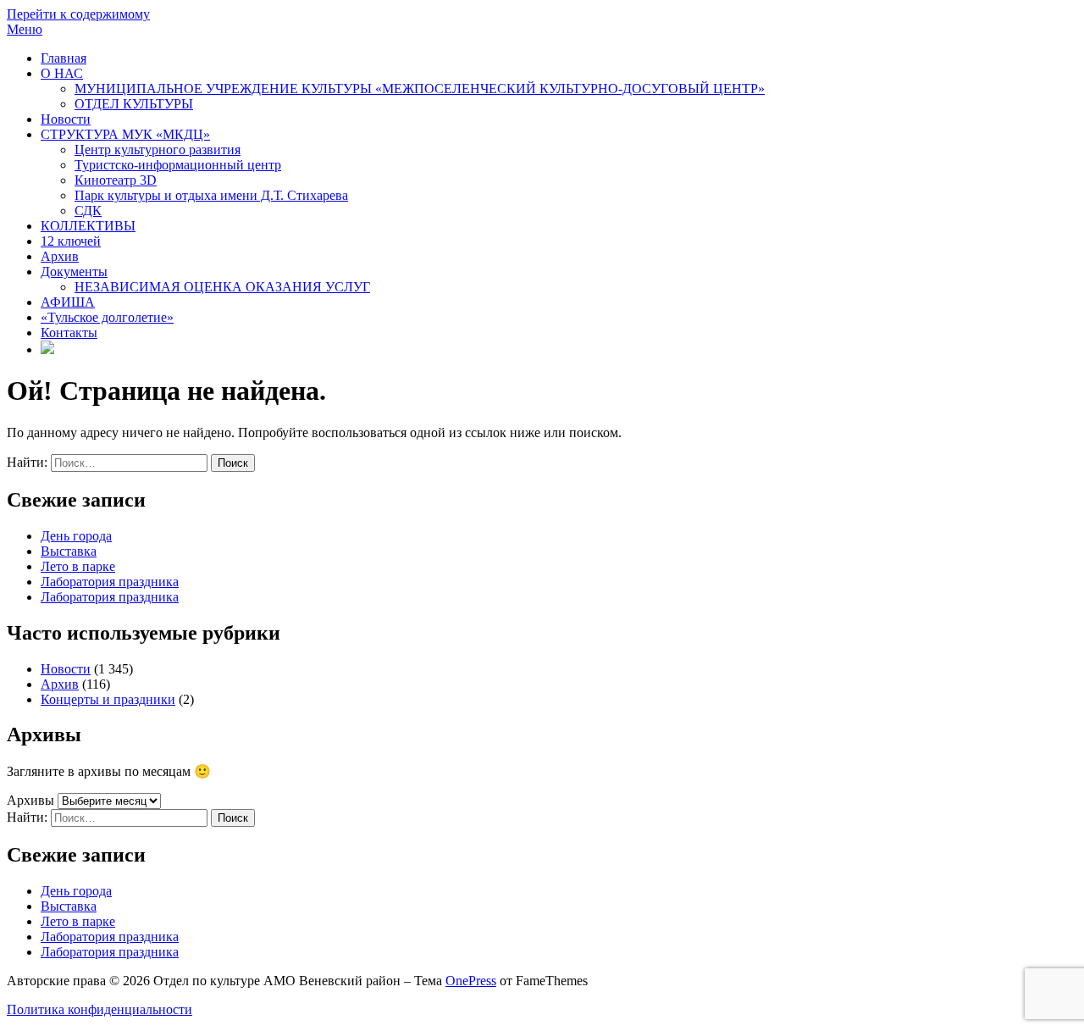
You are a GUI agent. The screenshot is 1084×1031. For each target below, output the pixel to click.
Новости (66, 119)
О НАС (62, 73)
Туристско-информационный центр (178, 165)
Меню (24, 29)
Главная (63, 58)
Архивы (30, 800)
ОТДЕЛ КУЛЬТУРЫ (134, 104)
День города (76, 536)
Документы (74, 271)
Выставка (69, 551)
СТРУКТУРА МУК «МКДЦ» (125, 134)
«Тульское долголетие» (107, 317)
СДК (88, 210)
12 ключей (71, 241)
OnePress (470, 980)
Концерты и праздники (108, 699)
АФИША (68, 302)
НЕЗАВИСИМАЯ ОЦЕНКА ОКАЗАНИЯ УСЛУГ (222, 287)
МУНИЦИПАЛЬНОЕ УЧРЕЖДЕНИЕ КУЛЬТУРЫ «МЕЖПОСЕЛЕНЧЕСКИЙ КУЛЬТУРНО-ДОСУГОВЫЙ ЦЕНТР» (420, 88)
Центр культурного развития (158, 149)
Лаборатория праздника (110, 581)
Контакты (69, 332)
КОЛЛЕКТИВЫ (88, 226)
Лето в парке (78, 566)
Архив (60, 256)
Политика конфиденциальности (99, 1009)
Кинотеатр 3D (116, 180)
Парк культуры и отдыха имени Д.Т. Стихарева (211, 195)
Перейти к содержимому (78, 14)
